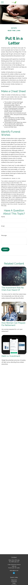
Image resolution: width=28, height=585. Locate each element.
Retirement (14, 580)
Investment (14, 581)
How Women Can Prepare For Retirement (13, 324)
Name (3, 216)
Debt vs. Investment (11, 356)
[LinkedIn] (14, 573)
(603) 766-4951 (16, 560)
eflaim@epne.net (14, 570)
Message (4, 235)
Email (2, 226)
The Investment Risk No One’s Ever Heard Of (13, 288)
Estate (14, 583)
